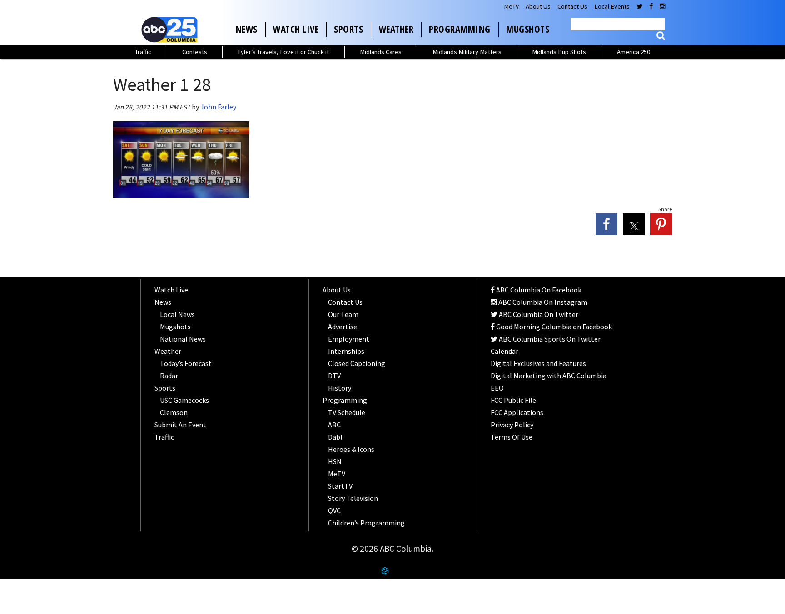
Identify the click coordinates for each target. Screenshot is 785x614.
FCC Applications (517, 412)
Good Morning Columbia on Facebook (553, 326)
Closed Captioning (356, 363)
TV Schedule (346, 412)
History (339, 387)
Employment (348, 338)
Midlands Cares (381, 52)
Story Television (353, 498)
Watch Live (295, 29)
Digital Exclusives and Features (538, 363)
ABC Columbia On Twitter (537, 314)
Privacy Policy (512, 424)
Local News (177, 314)
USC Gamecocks (184, 400)
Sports (348, 29)
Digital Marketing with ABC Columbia (548, 375)
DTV (334, 375)
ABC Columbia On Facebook (538, 289)
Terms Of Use (511, 436)
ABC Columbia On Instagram (542, 302)
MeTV (511, 6)
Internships (346, 351)
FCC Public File (513, 400)
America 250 (633, 52)
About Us (538, 6)
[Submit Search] (660, 35)
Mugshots (527, 29)
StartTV (340, 485)
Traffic (143, 52)
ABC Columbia (171, 29)
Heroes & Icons (351, 449)
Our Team (343, 314)
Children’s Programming (366, 522)
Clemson (174, 412)
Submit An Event (180, 424)
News (247, 29)
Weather (396, 29)
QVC (334, 510)
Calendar (504, 351)
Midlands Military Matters (467, 52)
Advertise (342, 326)
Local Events (612, 6)
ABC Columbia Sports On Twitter (549, 338)
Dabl (335, 436)
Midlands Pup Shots (559, 52)
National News (183, 338)
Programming (460, 29)
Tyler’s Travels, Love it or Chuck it (283, 52)
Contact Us (572, 6)
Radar (169, 375)
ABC (334, 424)
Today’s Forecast (186, 363)
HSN (335, 461)
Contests (194, 52)
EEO (497, 387)
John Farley (218, 106)
